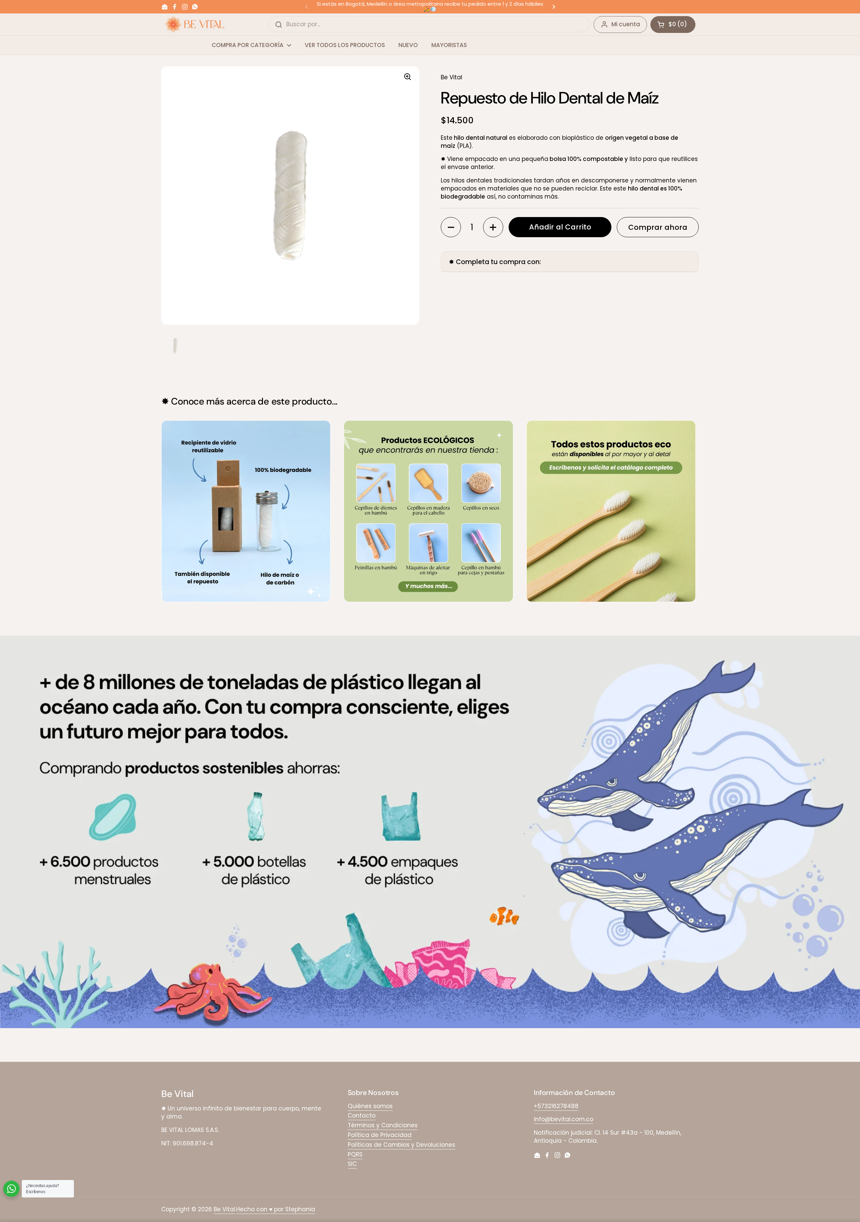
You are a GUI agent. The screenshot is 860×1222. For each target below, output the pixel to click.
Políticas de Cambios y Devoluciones (401, 1145)
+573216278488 (556, 1106)
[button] (672, 24)
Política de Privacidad (380, 1135)
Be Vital (224, 1209)
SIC (352, 1164)
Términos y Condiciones (383, 1125)
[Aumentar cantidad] (493, 227)
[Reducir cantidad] (451, 227)
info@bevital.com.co (563, 1119)
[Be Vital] (194, 24)
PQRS (355, 1154)
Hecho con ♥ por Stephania (275, 1209)
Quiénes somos (370, 1106)
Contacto (362, 1115)
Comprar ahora (657, 227)
